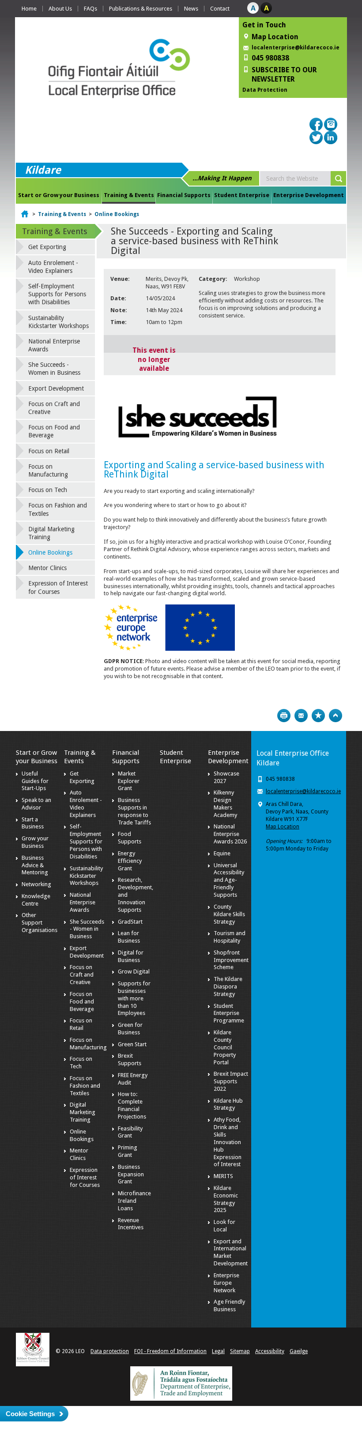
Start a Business (33, 823)
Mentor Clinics (47, 567)
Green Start (132, 1044)
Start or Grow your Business (58, 195)
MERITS (223, 1176)
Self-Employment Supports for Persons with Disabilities (57, 294)
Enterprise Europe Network (226, 1283)
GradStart (130, 921)
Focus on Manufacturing (48, 470)
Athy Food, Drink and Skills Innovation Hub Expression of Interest (227, 1141)
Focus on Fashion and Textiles (57, 509)
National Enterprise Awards (54, 345)
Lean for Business (129, 937)
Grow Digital (134, 971)
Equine (222, 853)
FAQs (90, 8)
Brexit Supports (129, 1059)
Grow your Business (35, 842)
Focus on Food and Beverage (54, 431)
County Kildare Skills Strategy (229, 914)
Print (283, 715)
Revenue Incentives (130, 1224)
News (191, 8)
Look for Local (224, 1226)
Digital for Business (130, 956)
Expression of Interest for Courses (58, 587)
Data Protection (264, 90)
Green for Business (130, 1029)
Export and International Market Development (231, 1252)
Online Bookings (116, 214)
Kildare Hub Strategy (228, 1104)
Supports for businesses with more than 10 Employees (134, 998)
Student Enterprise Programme (229, 1013)
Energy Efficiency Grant (130, 861)
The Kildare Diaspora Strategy (228, 986)
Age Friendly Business (229, 1305)
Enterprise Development (308, 195)
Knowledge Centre (36, 900)
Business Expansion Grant (131, 1174)
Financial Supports (184, 195)
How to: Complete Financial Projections (132, 1105)
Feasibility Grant (130, 1132)
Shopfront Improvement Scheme (231, 960)
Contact (220, 8)
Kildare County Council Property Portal (225, 1047)
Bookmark (318, 715)
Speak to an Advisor (36, 804)
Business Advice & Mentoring (35, 865)
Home (29, 8)
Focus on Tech (47, 489)
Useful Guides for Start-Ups (35, 781)
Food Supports (129, 838)
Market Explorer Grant (129, 781)
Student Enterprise (241, 195)
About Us (60, 8)
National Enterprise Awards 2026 (230, 834)
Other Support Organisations (39, 922)
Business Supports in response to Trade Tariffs (134, 811)
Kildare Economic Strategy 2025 (226, 1199)
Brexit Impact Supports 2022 (231, 1081)
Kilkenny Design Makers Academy (225, 803)
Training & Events (129, 195)
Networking (36, 884)
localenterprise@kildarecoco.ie (295, 48)
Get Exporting (47, 246)
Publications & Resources (140, 8)
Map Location (282, 827)
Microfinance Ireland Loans (134, 1201)
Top (335, 715)
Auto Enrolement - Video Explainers (53, 266)
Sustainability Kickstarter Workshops (58, 321)
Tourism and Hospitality (229, 937)
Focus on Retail (48, 451)
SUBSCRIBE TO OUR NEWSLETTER (284, 74)
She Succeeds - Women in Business (54, 368)
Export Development (56, 388)
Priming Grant (127, 1151)
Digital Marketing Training (51, 533)
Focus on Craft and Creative (54, 407)
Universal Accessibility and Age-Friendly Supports (229, 880)
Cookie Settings (30, 1413)
